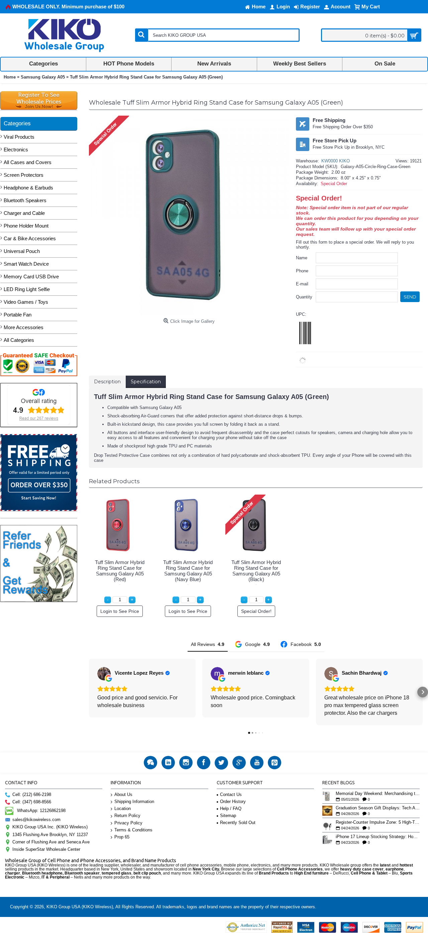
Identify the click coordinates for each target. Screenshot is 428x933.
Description (107, 382)
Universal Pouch (22, 251)
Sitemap (228, 815)
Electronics (16, 149)
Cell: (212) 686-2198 (31, 794)
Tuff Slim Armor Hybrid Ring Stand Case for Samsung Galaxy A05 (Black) (256, 570)
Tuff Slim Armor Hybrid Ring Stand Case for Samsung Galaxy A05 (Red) (119, 570)
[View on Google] (104, 673)
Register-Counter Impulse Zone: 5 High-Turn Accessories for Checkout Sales (378, 822)
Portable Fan (17, 314)
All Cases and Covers (27, 162)
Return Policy (127, 815)
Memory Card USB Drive (31, 276)
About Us (123, 794)
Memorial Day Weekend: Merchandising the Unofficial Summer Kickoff (378, 793)
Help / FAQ (230, 808)
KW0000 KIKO (335, 160)
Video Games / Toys (26, 302)
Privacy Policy (128, 822)
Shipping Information (134, 801)
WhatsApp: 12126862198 (41, 810)
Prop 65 (121, 836)
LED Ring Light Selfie (27, 289)
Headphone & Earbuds (28, 187)
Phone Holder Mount (26, 226)
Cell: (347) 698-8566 (31, 801)
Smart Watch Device (26, 264)
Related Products (114, 481)
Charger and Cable (24, 213)
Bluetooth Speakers (25, 200)
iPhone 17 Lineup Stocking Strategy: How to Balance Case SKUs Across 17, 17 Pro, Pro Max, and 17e (378, 836)
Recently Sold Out (237, 822)
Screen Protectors (23, 175)
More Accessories (23, 327)
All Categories (19, 340)
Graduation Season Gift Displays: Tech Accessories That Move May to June (378, 808)
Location (122, 808)
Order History (233, 801)
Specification (146, 382)
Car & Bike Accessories (30, 238)
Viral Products (19, 137)
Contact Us (231, 794)
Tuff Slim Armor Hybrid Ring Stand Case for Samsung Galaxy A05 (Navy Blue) (188, 570)
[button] (89, 692)
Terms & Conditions (133, 829)
